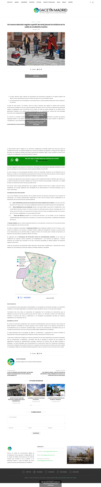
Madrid (17, 2)
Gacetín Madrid (21, 359)
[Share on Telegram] (37, 69)
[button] (9, 395)
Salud (58, 2)
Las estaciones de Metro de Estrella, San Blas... (56, 398)
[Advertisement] (36, 137)
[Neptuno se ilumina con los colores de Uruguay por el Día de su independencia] (80, 455)
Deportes (31, 2)
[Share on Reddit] (34, 69)
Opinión (70, 2)
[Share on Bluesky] (41, 69)
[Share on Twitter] (32, 69)
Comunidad (24, 2)
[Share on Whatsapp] (36, 69)
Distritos (9, 2)
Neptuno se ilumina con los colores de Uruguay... (78, 459)
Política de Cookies (71, 477)
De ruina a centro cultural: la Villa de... (36, 398)
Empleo (64, 2)
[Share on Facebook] (30, 69)
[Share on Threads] (39, 69)
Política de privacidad (60, 477)
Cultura (39, 2)
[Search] (90, 2)
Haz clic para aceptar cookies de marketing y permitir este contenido (36, 74)
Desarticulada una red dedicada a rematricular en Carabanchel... (16, 399)
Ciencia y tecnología (49, 2)
